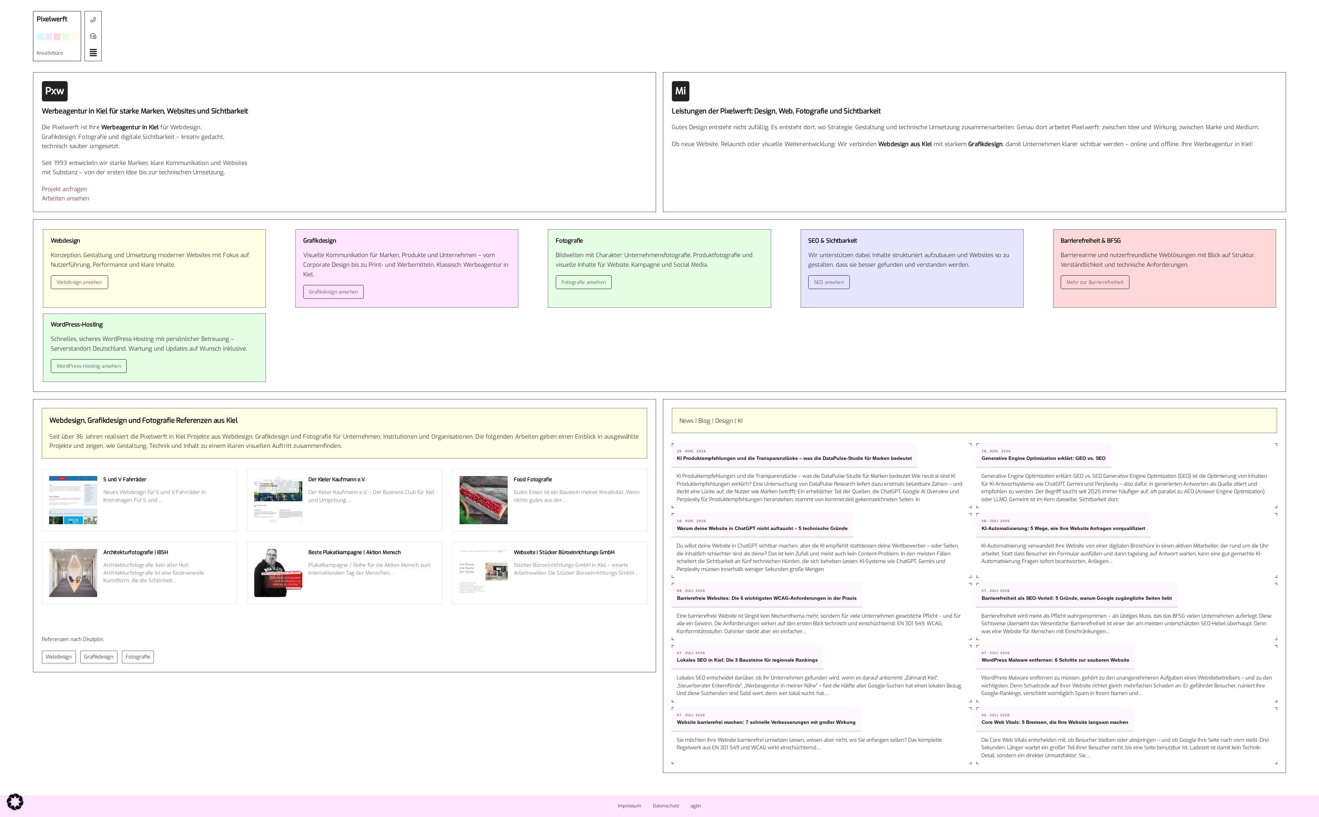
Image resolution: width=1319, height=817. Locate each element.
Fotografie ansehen (584, 282)
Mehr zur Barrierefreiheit (1095, 282)
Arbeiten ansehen (66, 198)
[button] (93, 52)
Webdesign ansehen (79, 282)
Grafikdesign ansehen (333, 292)
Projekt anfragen (64, 189)
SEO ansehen (829, 282)
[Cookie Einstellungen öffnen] (15, 808)
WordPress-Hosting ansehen (89, 366)
